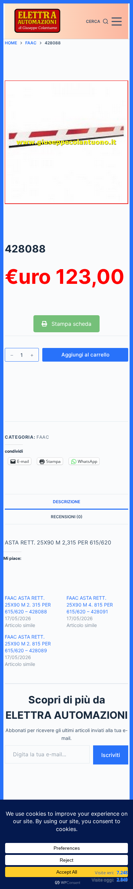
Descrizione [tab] (66, 501)
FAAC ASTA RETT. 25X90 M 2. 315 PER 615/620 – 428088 (28, 604)
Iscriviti (110, 755)
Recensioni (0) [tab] (67, 516)
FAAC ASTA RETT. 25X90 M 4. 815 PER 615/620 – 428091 (89, 604)
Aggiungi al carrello (85, 354)
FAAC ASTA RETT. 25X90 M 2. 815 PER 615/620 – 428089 (28, 643)
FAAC (42, 437)
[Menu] (117, 21)
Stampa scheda (70, 323)
